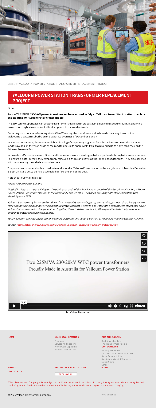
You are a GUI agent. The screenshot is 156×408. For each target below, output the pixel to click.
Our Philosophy (111, 337)
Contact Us (15, 371)
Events (12, 367)
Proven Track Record (65, 349)
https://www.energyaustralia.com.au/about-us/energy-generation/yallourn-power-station (67, 224)
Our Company (109, 346)
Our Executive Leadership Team (117, 353)
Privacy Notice (108, 394)
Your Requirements (67, 337)
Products (59, 340)
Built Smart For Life (111, 340)
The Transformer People (114, 343)
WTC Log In (65, 374)
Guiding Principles (110, 350)
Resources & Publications (70, 367)
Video (12, 83)
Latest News (107, 361)
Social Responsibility (111, 356)
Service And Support (65, 343)
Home (11, 337)
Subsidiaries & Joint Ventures (116, 359)
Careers (105, 364)
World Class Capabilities (66, 346)
